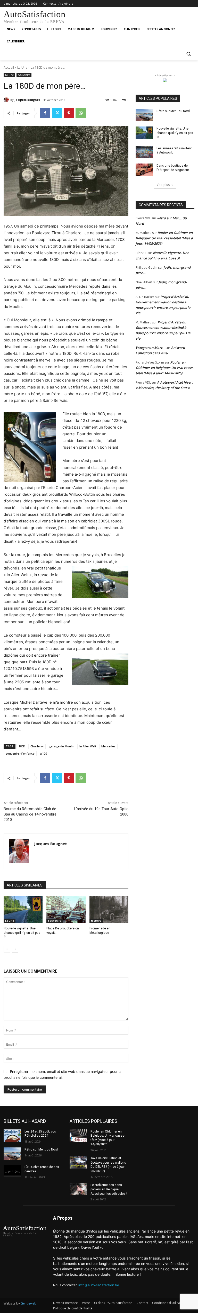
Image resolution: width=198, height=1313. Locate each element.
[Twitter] (57, 113)
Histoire (96, 920)
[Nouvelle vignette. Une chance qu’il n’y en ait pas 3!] (23, 909)
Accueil (9, 67)
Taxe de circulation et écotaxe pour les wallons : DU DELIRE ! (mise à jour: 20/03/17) (109, 1164)
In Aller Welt (87, 746)
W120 (43, 753)
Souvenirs (24, 75)
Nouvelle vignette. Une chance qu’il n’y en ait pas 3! (22, 933)
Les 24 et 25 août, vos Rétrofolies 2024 (40, 1134)
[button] (188, 54)
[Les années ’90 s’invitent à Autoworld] (144, 152)
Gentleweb (28, 1303)
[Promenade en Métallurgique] (108, 909)
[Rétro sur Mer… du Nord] (144, 115)
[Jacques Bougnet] (7, 99)
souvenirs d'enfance (20, 753)
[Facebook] (45, 113)
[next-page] (15, 949)
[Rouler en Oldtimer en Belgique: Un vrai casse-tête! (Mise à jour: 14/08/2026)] (78, 1135)
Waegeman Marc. (149, 347)
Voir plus (163, 185)
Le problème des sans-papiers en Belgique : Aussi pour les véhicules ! (108, 1189)
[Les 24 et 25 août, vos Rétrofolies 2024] (12, 1135)
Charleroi (37, 746)
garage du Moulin (61, 746)
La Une (22, 67)
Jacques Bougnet (27, 100)
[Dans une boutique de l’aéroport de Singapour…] (144, 170)
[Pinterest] (69, 113)
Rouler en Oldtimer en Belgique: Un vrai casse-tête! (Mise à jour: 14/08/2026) (164, 238)
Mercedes (108, 746)
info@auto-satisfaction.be (98, 1285)
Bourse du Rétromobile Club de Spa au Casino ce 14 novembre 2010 (30, 814)
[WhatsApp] (81, 113)
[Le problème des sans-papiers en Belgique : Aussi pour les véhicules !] (78, 1189)
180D (22, 746)
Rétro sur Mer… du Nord (173, 111)
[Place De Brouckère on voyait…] (65, 909)
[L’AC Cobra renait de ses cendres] (12, 1171)
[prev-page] (7, 949)
